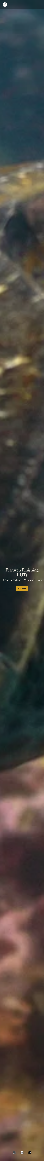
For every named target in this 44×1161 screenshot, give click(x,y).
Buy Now (22, 588)
